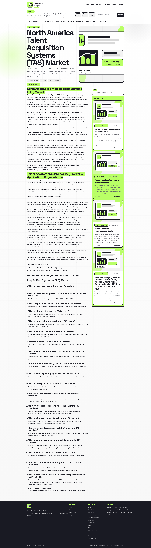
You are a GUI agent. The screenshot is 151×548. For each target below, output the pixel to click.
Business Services (60, 21)
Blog (92, 4)
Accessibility (92, 538)
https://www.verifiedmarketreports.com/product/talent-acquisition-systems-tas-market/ (56, 490)
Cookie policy (92, 533)
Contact (120, 4)
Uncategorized (103, 21)
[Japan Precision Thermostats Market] (108, 211)
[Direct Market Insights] (39, 4)
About (114, 4)
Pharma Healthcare (47, 21)
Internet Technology (33, 21)
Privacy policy (92, 530)
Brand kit (107, 4)
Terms (90, 535)
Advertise (91, 528)
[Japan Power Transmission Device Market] (108, 112)
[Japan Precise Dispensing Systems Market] (108, 162)
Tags (70, 515)
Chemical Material (91, 21)
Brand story (91, 512)
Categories (72, 512)
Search (120, 14)
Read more (117, 148)
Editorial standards (94, 517)
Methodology (92, 515)
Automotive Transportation (75, 21)
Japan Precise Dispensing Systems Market (106, 181)
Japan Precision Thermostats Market (104, 229)
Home (87, 4)
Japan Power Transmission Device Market (107, 130)
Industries (99, 4)
